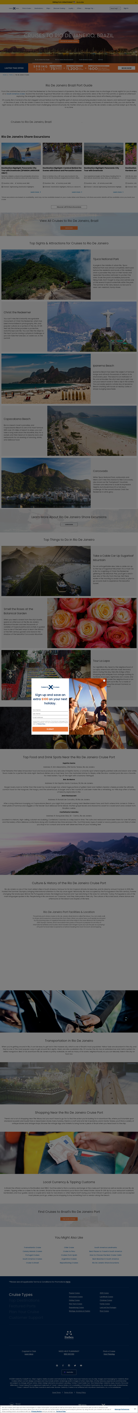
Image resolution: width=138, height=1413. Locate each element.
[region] (69, 1409)
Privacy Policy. (42, 724)
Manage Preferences (122, 1409)
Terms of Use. (61, 1411)
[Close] (135, 1409)
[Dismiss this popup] (104, 680)
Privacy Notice (36, 1411)
